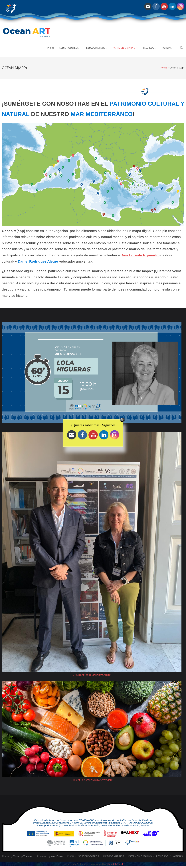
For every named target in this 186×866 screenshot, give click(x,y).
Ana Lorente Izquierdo (140, 255)
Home (164, 67)
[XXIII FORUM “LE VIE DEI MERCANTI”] (91, 552)
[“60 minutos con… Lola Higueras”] (91, 373)
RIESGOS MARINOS (95, 47)
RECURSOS (148, 47)
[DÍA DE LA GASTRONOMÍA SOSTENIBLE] (91, 729)
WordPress (57, 856)
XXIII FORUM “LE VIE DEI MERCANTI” (93, 675)
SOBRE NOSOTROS (68, 47)
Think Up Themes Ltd (24, 856)
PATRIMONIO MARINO (124, 47)
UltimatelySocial (114, 864)
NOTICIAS (166, 47)
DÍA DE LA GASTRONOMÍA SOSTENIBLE (92, 780)
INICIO (50, 47)
